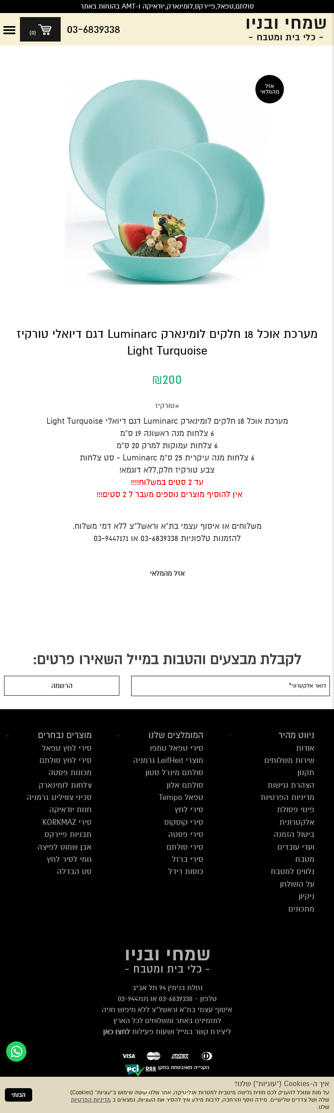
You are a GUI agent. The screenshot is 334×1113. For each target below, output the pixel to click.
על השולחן (297, 884)
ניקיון (306, 896)
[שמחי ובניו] (288, 29)
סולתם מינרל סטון (174, 772)
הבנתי (18, 1094)
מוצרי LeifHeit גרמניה (168, 760)
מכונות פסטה (70, 772)
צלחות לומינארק (65, 785)
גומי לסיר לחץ (69, 859)
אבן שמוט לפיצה (64, 847)
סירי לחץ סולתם (66, 760)
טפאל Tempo (181, 797)
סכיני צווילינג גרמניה (59, 797)
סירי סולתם (185, 847)
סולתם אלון (185, 785)
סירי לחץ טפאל (67, 748)
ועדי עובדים (295, 847)
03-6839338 (176, 998)
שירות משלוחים (289, 760)
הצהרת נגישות (291, 785)
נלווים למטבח (292, 871)
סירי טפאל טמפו (176, 748)
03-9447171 (133, 998)
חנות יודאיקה (70, 809)
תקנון (305, 772)
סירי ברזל (187, 859)
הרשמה (62, 685)
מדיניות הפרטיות (91, 1099)
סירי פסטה (185, 834)
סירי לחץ (189, 809)
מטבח (304, 859)
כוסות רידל (185, 871)
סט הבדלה (74, 871)
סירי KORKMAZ (67, 822)
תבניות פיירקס (68, 834)
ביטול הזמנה (294, 834)
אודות (305, 748)
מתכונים (301, 909)
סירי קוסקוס (183, 822)
